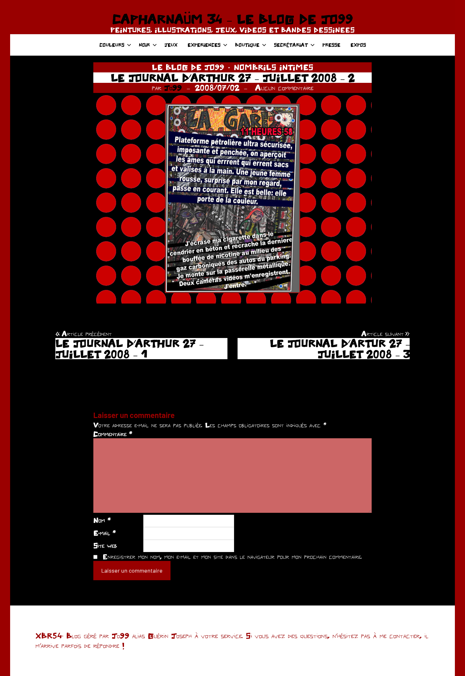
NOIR (144, 45)
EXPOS (358, 45)
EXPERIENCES (204, 45)
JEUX (170, 45)
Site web (105, 545)
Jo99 (173, 88)
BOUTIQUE (247, 45)
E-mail (104, 532)
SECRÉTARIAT (291, 45)
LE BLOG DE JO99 (188, 67)
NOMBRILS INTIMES (273, 67)
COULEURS (111, 45)
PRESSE (331, 45)
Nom (102, 520)
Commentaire (112, 433)
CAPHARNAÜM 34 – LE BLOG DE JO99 (232, 19)
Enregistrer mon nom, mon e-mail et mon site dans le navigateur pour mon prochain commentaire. (232, 556)
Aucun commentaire (284, 88)
